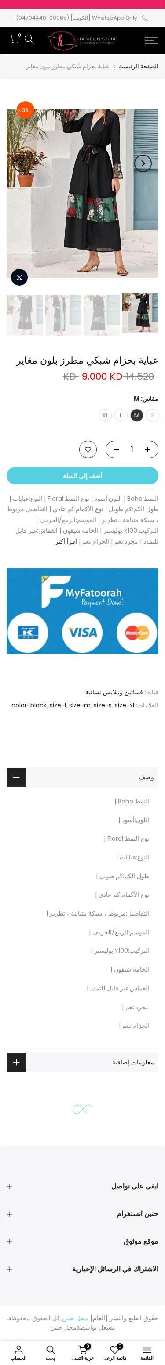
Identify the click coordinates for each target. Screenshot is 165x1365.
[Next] (22, 163)
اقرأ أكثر (67, 541)
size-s (103, 705)
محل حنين (63, 1327)
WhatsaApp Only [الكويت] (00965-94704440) (76, 17)
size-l (58, 705)
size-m (80, 705)
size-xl (124, 705)
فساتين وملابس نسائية (114, 692)
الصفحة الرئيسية (138, 66)
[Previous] (143, 163)
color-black (29, 705)
